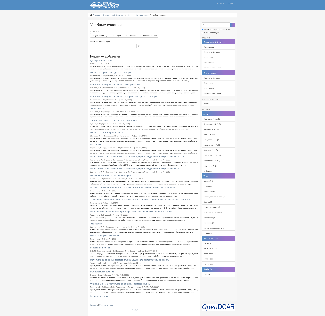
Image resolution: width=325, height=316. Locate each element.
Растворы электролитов (102, 271)
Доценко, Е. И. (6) (211, 150)
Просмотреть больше (99, 296)
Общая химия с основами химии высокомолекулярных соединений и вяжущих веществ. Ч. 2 (137, 156)
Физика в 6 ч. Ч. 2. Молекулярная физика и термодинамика (120, 283)
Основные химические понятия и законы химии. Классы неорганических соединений (132, 187)
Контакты (94, 305)
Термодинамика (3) (212, 207)
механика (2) (209, 222)
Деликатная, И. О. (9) (212, 124)
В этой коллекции (211, 32)
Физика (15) (208, 181)
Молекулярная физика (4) (214, 196)
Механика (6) (209, 191)
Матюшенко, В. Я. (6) (212, 160)
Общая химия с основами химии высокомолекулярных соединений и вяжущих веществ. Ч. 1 (137, 168)
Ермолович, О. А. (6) (212, 155)
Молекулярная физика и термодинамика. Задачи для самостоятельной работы (129, 259)
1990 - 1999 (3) (210, 259)
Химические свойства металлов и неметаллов (113, 120)
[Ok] (232, 25)
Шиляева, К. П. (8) (211, 129)
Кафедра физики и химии (138, 15)
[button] (220, 3)
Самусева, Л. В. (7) (212, 139)
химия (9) (208, 186)
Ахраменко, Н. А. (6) (212, 145)
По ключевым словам (148, 35)
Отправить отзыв (106, 305)
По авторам (116, 35)
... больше (208, 171)
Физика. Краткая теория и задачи (106, 132)
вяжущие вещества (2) (213, 212)
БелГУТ (135, 310)
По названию (130, 35)
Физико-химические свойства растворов (110, 175)
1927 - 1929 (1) (210, 264)
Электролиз (96, 223)
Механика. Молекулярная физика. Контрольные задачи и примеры (123, 96)
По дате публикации (100, 35)
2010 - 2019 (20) (210, 248)
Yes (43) (207, 274)
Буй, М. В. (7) (209, 134)
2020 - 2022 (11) (210, 243)
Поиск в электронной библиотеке (218, 29)
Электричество (97, 108)
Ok (139, 46)
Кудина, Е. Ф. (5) (210, 165)
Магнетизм (95, 144)
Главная (96, 15)
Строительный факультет (113, 15)
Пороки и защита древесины (104, 235)
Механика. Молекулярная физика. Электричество (115, 84)
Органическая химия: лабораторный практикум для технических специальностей (131, 211)
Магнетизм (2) (209, 217)
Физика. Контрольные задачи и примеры (110, 72)
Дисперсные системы (101, 60)
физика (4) (208, 202)
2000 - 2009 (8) (210, 253)
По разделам (209, 47)
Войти (206, 103)
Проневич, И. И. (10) (212, 119)
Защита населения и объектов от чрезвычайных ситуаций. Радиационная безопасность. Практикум (140, 199)
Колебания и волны (100, 247)
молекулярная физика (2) (214, 228)
